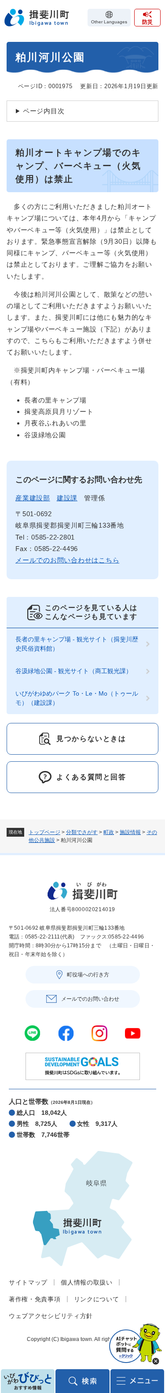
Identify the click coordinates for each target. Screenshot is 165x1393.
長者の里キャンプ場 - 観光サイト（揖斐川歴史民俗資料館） (76, 644)
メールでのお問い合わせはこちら (67, 560)
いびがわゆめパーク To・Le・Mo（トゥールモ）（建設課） (76, 698)
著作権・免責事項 (35, 1299)
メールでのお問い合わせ (90, 999)
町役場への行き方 (88, 975)
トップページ (44, 832)
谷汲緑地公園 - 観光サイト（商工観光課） (73, 670)
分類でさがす (82, 832)
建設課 (67, 498)
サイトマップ (28, 1282)
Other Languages (109, 21)
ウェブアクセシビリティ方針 (51, 1315)
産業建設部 (32, 498)
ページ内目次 (44, 111)
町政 (108, 832)
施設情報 (130, 832)
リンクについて (96, 1299)
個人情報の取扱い (87, 1282)
